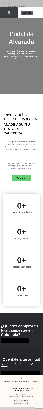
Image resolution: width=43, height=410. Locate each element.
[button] (36, 13)
